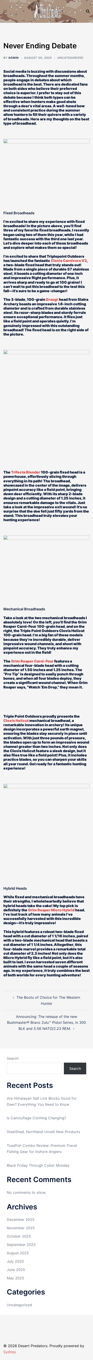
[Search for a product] (88, 11)
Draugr (52, 299)
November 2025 (21, 1228)
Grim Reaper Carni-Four (32, 661)
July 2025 (15, 1261)
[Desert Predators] (46, 11)
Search (13, 1058)
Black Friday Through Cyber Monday (38, 1165)
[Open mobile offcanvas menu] (5, 11)
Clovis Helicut (16, 720)
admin (13, 57)
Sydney (9, 1352)
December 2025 (21, 1219)
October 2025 (19, 1236)
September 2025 (21, 1244)
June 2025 (16, 1269)
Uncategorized (19, 1305)
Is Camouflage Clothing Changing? (36, 1118)
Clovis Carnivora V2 (69, 260)
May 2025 (15, 1278)
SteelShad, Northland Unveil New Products (43, 1131)
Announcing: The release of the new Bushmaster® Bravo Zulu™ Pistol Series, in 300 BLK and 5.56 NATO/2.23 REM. (46, 1022)
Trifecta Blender (25, 472)
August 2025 (18, 1253)
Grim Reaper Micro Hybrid (51, 910)
